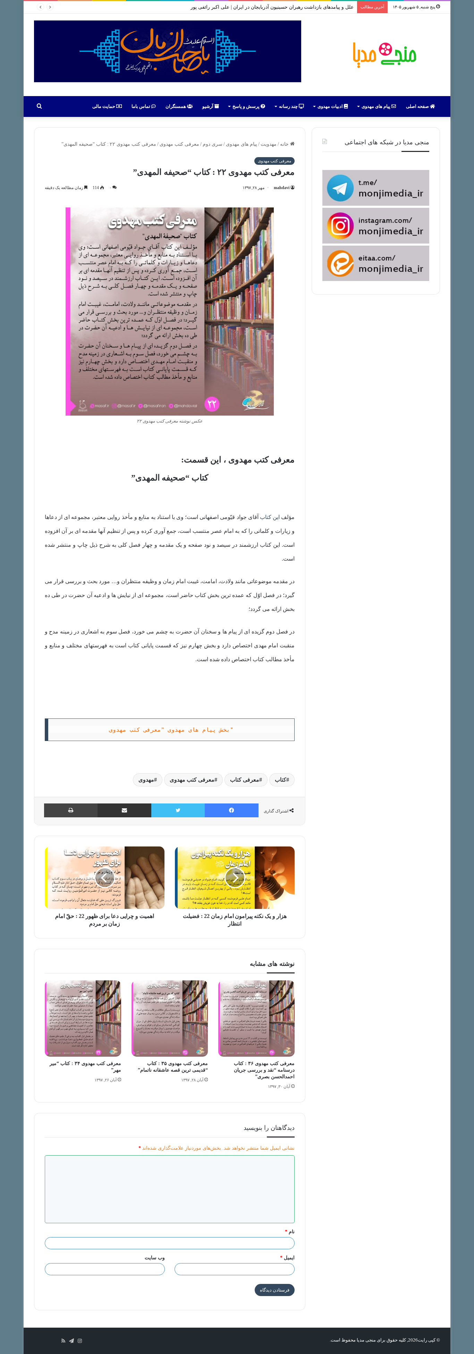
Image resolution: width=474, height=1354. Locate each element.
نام (290, 1231)
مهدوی (146, 780)
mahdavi (281, 187)
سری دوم (212, 144)
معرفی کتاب (244, 780)
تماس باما (141, 106)
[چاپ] (71, 810)
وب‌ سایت (155, 1257)
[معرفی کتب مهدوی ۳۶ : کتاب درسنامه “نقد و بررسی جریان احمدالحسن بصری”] (256, 1018)
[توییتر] (178, 810)
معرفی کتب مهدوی (179, 144)
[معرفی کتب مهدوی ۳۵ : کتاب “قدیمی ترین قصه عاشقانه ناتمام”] (170, 1018)
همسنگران (176, 106)
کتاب (280, 780)
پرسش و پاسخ (246, 106)
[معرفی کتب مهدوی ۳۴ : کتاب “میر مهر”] (83, 1018)
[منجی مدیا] (383, 54)
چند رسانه (289, 106)
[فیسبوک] (232, 810)
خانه (285, 144)
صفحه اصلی (418, 106)
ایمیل (287, 1257)
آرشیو (208, 106)
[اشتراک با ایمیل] (124, 810)
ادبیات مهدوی (331, 106)
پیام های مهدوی (376, 106)
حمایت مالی (104, 106)
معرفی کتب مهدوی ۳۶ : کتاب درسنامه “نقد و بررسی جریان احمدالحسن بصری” (264, 1070)
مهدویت (269, 144)
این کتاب (270, 517)
